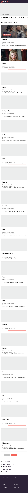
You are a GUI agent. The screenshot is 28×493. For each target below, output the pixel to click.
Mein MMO (16, 487)
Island (3, 372)
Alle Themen (4, 18)
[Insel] (14, 150)
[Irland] (14, 126)
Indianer (4, 277)
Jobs (4, 484)
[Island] (14, 363)
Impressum (5, 477)
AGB (15, 477)
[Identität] (14, 340)
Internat (4, 229)
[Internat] (14, 221)
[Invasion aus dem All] (14, 245)
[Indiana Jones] (14, 411)
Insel (3, 158)
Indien (4, 301)
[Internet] (14, 174)
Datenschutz (5, 481)
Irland (3, 134)
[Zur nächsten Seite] (21, 455)
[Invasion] (14, 197)
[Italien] (14, 55)
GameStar (16, 484)
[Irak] (14, 387)
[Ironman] (14, 316)
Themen (6, 14)
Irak (3, 395)
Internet (4, 182)
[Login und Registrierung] (23, 1)
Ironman (4, 324)
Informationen (6, 443)
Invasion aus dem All (7, 253)
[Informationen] (14, 435)
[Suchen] (19, 1)
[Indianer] (14, 268)
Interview (4, 40)
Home (2, 14)
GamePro (5, 487)
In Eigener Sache (6, 111)
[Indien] (14, 292)
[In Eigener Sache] (14, 102)
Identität (4, 348)
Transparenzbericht (18, 481)
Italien (4, 63)
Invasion (4, 206)
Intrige (4, 87)
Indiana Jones (5, 419)
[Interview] (14, 31)
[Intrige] (14, 79)
